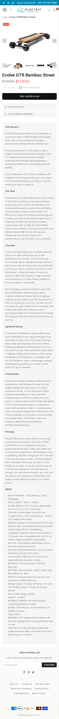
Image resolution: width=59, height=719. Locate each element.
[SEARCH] (10, 9)
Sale (6, 24)
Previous (4, 40)
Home (4, 17)
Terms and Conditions (21, 688)
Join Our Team (42, 684)
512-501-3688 (50, 2)
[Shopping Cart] (54, 9)
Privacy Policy (41, 688)
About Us (14, 684)
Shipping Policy (21, 693)
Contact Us (26, 684)
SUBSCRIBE (49, 665)
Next (54, 40)
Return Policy (38, 693)
